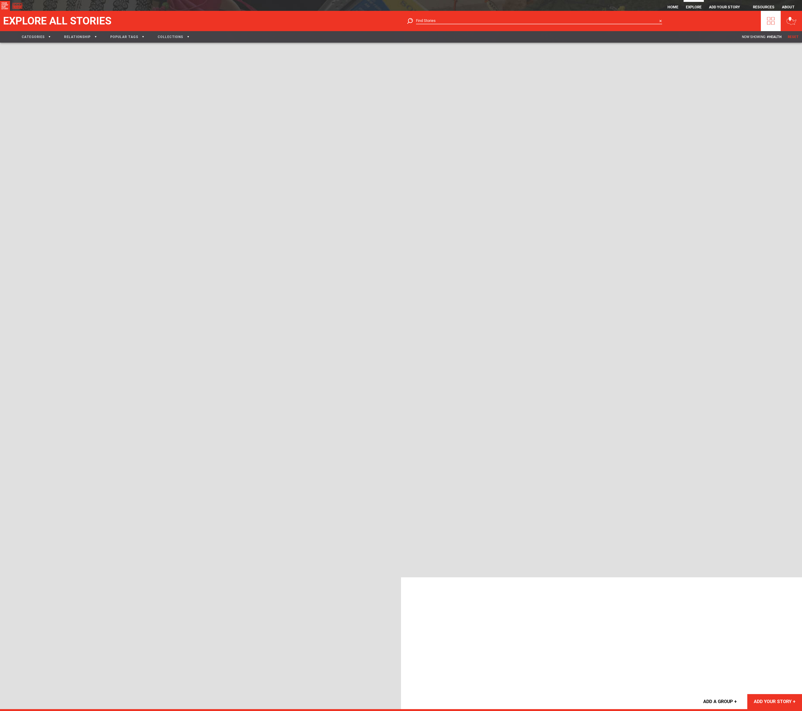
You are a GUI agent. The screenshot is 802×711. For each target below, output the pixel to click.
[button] (36, 37)
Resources (763, 7)
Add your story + (775, 701)
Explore (694, 7)
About (788, 7)
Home (672, 7)
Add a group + (720, 701)
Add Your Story (724, 7)
